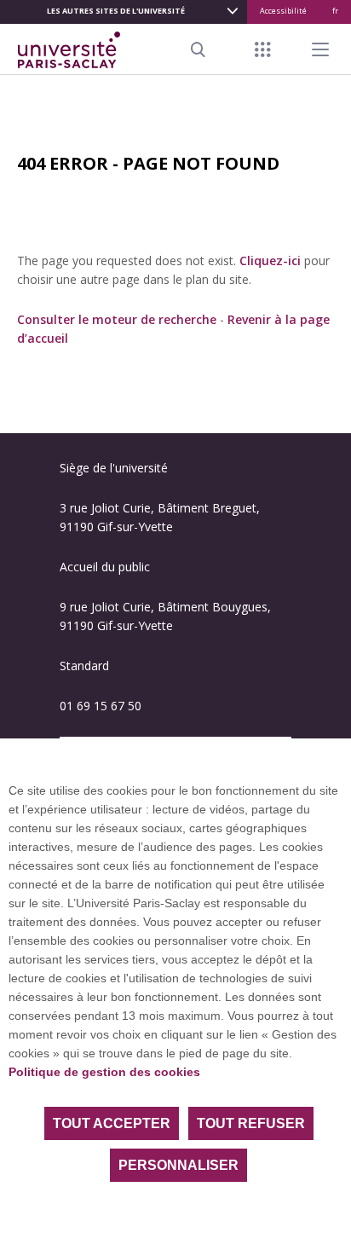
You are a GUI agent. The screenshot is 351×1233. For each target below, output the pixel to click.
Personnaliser (178, 1165)
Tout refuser (251, 1123)
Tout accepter (111, 1123)
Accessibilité (283, 10)
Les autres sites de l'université (116, 10)
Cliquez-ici (270, 260)
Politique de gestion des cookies (104, 1072)
